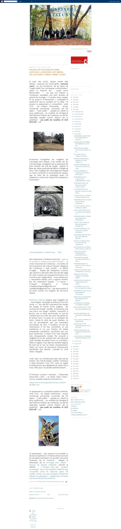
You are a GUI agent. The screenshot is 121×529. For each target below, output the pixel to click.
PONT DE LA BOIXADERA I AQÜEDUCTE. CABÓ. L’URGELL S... (81, 160)
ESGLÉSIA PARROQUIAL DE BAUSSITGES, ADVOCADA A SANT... (82, 332)
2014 (74, 361)
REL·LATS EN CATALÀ (77, 400)
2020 (74, 346)
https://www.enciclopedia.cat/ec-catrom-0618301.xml (47, 383)
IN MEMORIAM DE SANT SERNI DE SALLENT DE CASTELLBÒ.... (83, 201)
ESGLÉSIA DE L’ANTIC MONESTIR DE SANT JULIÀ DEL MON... (82, 325)
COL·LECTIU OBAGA (76, 412)
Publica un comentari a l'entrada (37, 491)
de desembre (77, 111)
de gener (76, 343)
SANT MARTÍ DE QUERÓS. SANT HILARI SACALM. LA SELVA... (82, 259)
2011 (74, 368)
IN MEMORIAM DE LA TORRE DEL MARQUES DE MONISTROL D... (82, 218)
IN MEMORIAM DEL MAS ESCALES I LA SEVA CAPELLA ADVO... (81, 185)
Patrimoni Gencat (37, 300)
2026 (74, 97)
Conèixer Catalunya (60, 11)
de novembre (77, 114)
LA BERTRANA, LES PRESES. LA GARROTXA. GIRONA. (82, 304)
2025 (74, 99)
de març (76, 134)
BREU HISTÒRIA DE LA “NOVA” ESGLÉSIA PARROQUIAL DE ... (82, 309)
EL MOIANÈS (74, 408)
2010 (74, 371)
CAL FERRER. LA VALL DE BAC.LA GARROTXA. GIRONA (83, 287)
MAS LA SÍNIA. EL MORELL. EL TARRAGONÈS (82, 320)
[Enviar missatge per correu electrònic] (66, 481)
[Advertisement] (40, 50)
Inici (48, 494)
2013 (74, 364)
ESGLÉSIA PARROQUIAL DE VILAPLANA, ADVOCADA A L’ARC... (82, 166)
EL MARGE (74, 410)
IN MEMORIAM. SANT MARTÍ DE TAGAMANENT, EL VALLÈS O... (82, 137)
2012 (74, 366)
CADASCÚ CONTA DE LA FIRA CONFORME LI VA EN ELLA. (82, 271)
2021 (74, 109)
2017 (74, 354)
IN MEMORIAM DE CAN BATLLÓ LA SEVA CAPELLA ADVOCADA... (82, 265)
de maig (76, 129)
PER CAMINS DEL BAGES (78, 402)
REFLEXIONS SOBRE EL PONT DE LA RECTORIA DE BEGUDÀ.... (82, 236)
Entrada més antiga (63, 494)
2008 (74, 376)
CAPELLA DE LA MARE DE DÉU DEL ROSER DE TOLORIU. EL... (81, 224)
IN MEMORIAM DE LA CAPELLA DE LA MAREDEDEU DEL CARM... (82, 179)
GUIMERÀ (74, 406)
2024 (74, 102)
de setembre (77, 119)
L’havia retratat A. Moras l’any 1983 (45, 252)
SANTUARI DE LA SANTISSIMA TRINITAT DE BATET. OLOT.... (82, 337)
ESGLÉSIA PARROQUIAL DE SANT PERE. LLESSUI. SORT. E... (82, 315)
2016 (74, 356)
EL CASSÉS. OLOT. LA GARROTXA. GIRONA (80, 155)
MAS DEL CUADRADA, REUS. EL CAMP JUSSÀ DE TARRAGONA (82, 242)
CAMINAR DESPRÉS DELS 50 (79, 415)
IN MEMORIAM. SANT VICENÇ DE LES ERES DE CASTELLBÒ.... (82, 292)
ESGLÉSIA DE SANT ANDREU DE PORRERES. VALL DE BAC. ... (82, 144)
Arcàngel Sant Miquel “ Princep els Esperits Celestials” (48, 463)
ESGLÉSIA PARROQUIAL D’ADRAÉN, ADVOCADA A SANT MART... (82, 172)
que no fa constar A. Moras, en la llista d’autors (48, 260)
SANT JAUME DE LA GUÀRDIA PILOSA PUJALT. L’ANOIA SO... (83, 248)
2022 (74, 107)
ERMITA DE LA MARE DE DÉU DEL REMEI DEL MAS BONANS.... (82, 298)
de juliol (76, 124)
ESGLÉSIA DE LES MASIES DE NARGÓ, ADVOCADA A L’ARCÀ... (82, 282)
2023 (74, 104)
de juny (76, 126)
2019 (74, 349)
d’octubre (77, 116)
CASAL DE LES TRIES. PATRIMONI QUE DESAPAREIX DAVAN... (81, 253)
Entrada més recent (34, 494)
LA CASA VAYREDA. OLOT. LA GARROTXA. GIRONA (82, 207)
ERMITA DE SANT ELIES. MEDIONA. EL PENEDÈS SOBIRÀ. (81, 276)
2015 (74, 359)
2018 (74, 351)
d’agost (76, 121)
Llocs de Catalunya (76, 404)
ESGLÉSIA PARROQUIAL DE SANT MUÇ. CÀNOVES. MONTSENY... (81, 230)
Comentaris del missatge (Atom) (45, 498)
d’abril (76, 131)
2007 (74, 378)
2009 (74, 373)
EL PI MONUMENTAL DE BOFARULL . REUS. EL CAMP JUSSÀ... (82, 191)
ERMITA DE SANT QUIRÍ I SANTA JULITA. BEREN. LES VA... (82, 150)
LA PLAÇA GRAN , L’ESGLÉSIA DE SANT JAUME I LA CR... (82, 196)
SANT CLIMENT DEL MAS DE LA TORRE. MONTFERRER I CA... (82, 212)
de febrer (76, 341)
